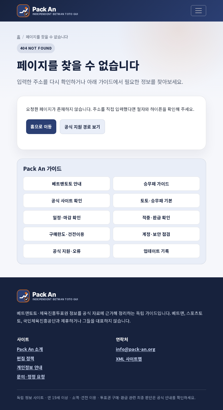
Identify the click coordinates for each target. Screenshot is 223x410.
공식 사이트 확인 (66, 200)
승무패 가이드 (156, 183)
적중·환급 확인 (156, 217)
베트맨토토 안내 (67, 183)
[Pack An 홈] (47, 10)
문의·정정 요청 (31, 376)
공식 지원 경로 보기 (82, 126)
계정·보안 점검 (156, 234)
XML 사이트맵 (129, 359)
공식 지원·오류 (67, 251)
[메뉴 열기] (198, 10)
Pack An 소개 (30, 349)
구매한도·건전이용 (66, 234)
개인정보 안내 (29, 367)
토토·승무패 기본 (156, 200)
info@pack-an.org (135, 349)
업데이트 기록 (156, 251)
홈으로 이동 (41, 126)
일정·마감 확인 (67, 217)
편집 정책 (25, 358)
